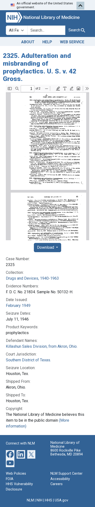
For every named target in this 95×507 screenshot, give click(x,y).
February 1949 (18, 305)
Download (46, 247)
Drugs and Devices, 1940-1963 (32, 278)
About (28, 42)
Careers (56, 484)
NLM (30, 500)
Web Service (72, 42)
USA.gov (61, 500)
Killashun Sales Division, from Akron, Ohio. (41, 346)
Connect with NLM (20, 443)
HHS (48, 500)
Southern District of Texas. (28, 360)
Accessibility (60, 479)
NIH (39, 500)
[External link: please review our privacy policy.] (10, 454)
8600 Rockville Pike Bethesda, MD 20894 (66, 452)
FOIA (9, 479)
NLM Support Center (66, 473)
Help (47, 42)
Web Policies (16, 473)
